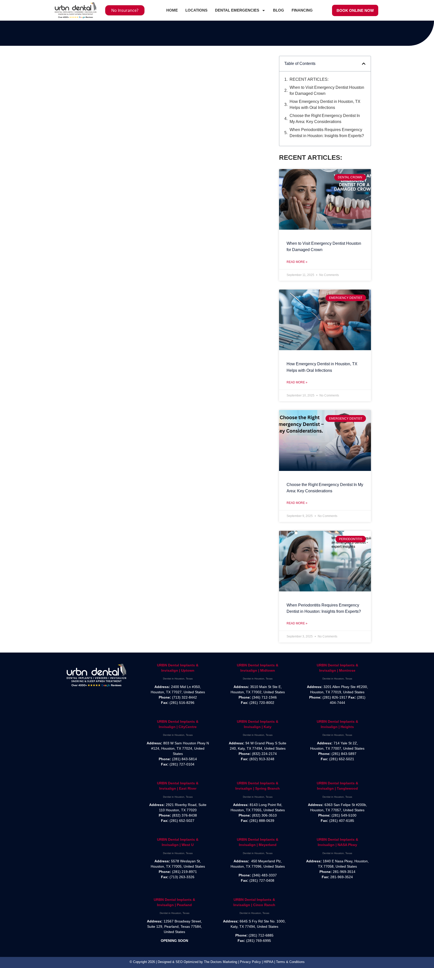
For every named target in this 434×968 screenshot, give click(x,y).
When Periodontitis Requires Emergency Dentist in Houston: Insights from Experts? (327, 133)
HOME (172, 10)
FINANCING (302, 10)
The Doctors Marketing (220, 962)
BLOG (278, 10)
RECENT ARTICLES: (309, 79)
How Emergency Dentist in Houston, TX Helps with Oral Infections (325, 104)
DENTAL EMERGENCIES (237, 10)
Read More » (297, 262)
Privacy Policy (250, 962)
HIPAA (268, 962)
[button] (364, 64)
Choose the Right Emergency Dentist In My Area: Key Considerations (325, 118)
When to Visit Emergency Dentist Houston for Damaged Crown (327, 90)
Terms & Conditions (290, 962)
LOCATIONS (196, 10)
